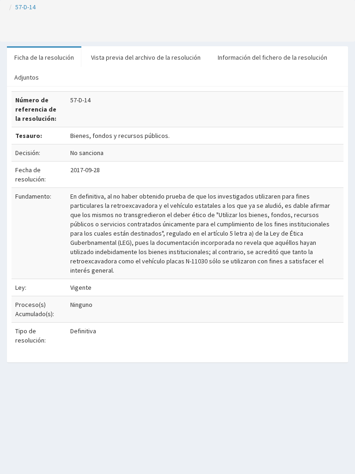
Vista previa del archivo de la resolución (146, 57)
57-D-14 (25, 7)
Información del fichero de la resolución (272, 57)
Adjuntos (26, 77)
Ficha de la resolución (44, 57)
